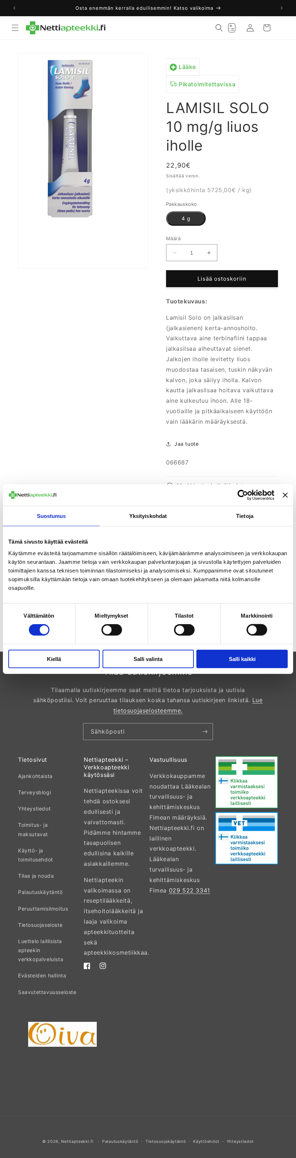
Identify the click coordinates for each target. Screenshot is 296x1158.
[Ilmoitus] (282, 8)
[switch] (111, 630)
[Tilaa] (205, 731)
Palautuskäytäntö (40, 892)
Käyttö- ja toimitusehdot (35, 855)
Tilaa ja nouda (36, 876)
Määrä (173, 238)
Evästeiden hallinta (42, 975)
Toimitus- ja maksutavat (33, 829)
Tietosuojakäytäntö (165, 1141)
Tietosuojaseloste (40, 925)
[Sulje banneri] (285, 495)
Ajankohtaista (35, 776)
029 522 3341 (189, 890)
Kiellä (54, 659)
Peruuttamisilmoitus (43, 909)
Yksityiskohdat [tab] (148, 516)
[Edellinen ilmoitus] (14, 8)
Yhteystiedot (34, 808)
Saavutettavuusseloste (47, 992)
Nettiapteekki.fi (77, 1141)
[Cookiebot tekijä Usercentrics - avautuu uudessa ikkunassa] (242, 495)
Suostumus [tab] (51, 516)
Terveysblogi (34, 792)
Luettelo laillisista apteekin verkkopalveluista (40, 950)
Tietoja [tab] (244, 516)
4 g (186, 218)
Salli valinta (148, 659)
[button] (15, 28)
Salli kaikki (242, 659)
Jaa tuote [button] (186, 444)
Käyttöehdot (206, 1141)
